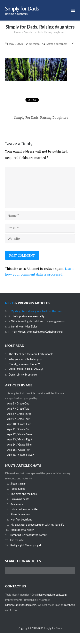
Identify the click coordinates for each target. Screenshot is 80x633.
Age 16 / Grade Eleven (20, 455)
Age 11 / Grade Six (18, 429)
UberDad (34, 44)
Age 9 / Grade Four (18, 419)
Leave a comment (56, 44)
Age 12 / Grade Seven (20, 434)
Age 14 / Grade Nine (19, 444)
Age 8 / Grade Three (19, 413)
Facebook (69, 605)
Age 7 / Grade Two (18, 408)
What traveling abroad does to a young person (37, 321)
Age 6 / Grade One (18, 403)
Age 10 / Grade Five (19, 424)
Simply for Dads (53, 628)
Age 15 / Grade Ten (18, 449)
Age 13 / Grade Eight (19, 439)
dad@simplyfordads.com (52, 594)
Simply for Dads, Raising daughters (41, 117)
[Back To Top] (70, 623)
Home (17, 32)
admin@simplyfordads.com (20, 605)
